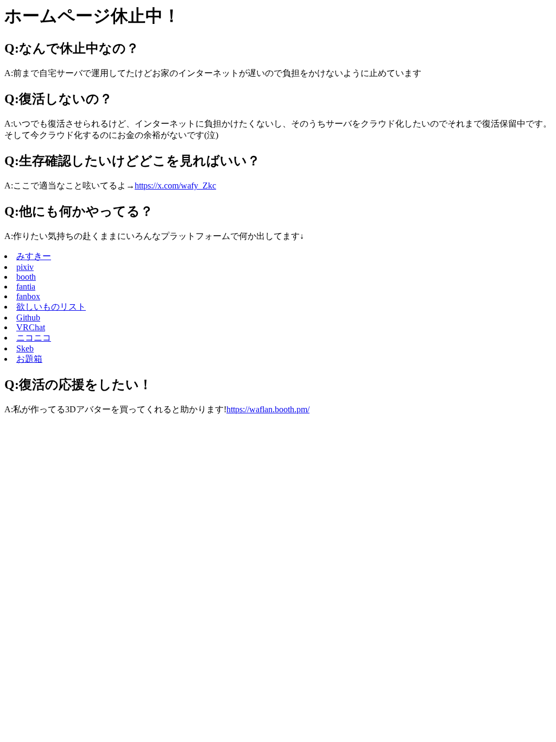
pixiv (25, 267)
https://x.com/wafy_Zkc (175, 185)
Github (28, 317)
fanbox (28, 296)
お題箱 (29, 358)
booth (26, 276)
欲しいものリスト (51, 306)
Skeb (25, 348)
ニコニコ (33, 337)
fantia (25, 286)
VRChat (30, 327)
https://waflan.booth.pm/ (267, 409)
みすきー (33, 256)
